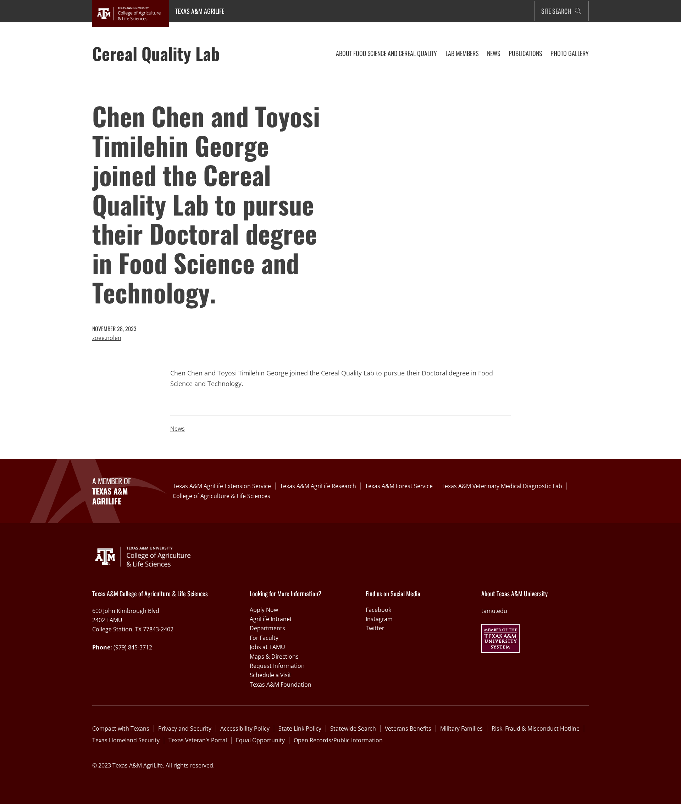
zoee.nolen (106, 338)
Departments (267, 628)
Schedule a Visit (270, 675)
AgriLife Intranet (271, 619)
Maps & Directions (274, 656)
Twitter (375, 628)
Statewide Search (353, 728)
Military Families (461, 728)
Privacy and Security (184, 728)
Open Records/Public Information (338, 740)
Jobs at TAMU (267, 647)
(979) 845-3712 (133, 647)
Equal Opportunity (260, 740)
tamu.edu (494, 611)
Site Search (556, 11)
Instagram (379, 619)
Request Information (277, 666)
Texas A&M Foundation (280, 684)
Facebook (378, 610)
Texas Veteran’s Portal (197, 740)
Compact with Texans (120, 728)
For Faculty (264, 638)
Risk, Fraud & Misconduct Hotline (536, 728)
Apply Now (264, 610)
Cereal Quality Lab (156, 53)
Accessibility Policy (245, 728)
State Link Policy (299, 728)
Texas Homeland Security (126, 740)
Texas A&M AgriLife (199, 11)
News (177, 428)
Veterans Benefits (408, 728)
